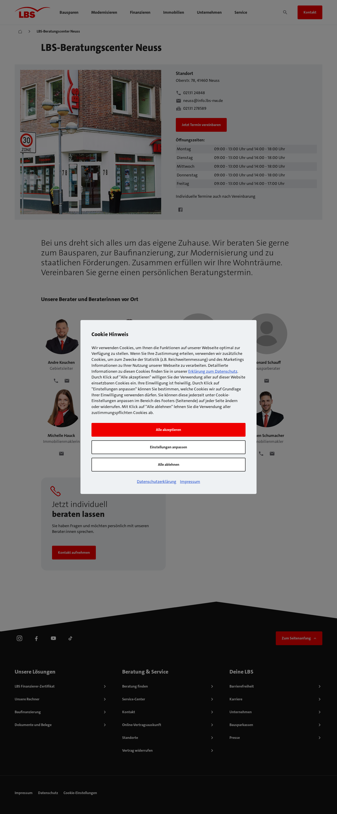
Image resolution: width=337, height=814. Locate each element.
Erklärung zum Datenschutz (212, 371)
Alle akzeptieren (168, 429)
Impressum (190, 481)
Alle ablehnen (168, 464)
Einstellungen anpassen (168, 447)
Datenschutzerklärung (156, 481)
